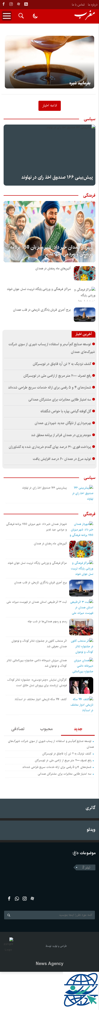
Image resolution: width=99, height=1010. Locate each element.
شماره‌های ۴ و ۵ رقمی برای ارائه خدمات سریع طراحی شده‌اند (49, 387)
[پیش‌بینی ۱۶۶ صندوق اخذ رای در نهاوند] (49, 155)
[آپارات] (18, 4)
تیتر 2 (86, 867)
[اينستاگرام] (11, 4)
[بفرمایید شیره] (49, 62)
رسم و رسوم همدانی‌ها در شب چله (47, 621)
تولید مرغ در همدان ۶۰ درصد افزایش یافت (62, 459)
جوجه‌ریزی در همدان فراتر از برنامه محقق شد (61, 435)
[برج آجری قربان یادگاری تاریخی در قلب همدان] (84, 314)
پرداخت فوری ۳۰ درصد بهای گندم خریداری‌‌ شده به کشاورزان (50, 447)
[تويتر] (17, 898)
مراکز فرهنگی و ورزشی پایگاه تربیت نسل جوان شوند (39, 289)
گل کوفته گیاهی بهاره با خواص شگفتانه (65, 411)
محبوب (46, 729)
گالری (90, 807)
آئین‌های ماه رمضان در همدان (53, 268)
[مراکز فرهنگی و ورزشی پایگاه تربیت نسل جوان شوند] (84, 294)
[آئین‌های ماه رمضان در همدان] (84, 273)
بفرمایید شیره (80, 83)
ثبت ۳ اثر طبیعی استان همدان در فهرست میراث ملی (36, 602)
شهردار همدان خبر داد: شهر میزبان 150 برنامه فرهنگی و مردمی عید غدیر (51, 250)
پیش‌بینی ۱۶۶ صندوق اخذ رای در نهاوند (57, 177)
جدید (78, 729)
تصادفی (18, 729)
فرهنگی (89, 195)
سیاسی (89, 119)
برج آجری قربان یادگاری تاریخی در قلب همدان (42, 309)
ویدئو (91, 829)
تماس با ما (78, 4)
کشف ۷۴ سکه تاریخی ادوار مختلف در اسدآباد (41, 699)
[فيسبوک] (3, 4)
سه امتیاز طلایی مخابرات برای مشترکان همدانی (59, 399)
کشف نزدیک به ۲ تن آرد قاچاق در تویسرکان (62, 364)
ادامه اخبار (49, 105)
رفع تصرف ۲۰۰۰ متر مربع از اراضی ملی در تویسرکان (57, 376)
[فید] (26, 4)
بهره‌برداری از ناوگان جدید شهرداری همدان (63, 423)
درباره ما (92, 4)
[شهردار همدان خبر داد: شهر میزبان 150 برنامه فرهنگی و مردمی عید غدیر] (49, 231)
